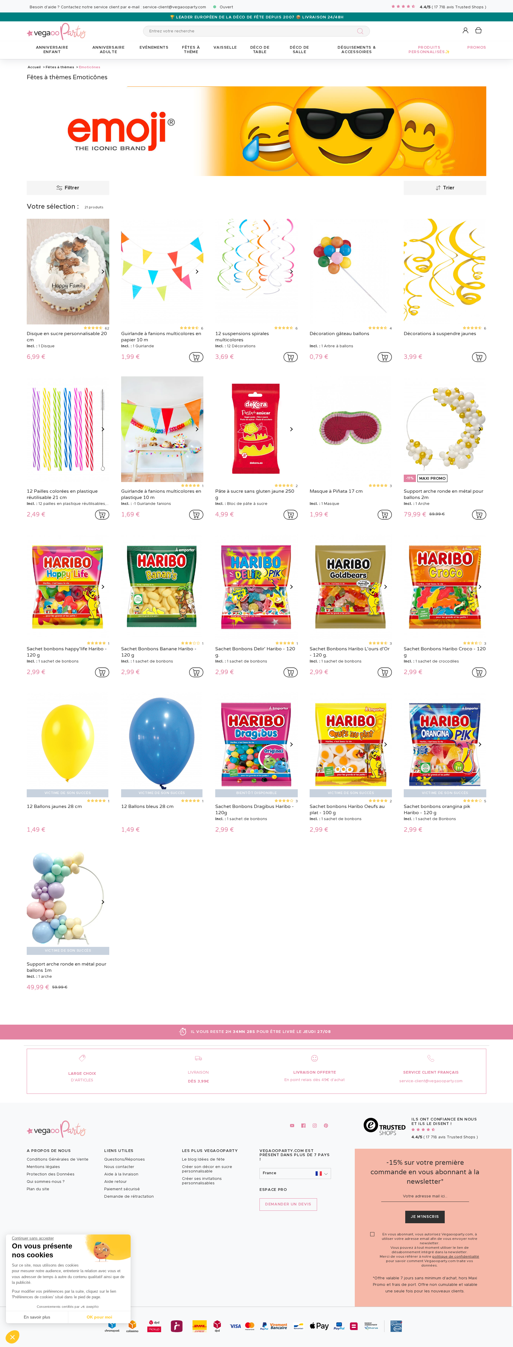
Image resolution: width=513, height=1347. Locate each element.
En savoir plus (37, 1317)
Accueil (34, 67)
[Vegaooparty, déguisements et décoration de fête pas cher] (56, 28)
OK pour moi (99, 1317)
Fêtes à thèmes (60, 67)
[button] (12, 1337)
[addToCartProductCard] (196, 357)
